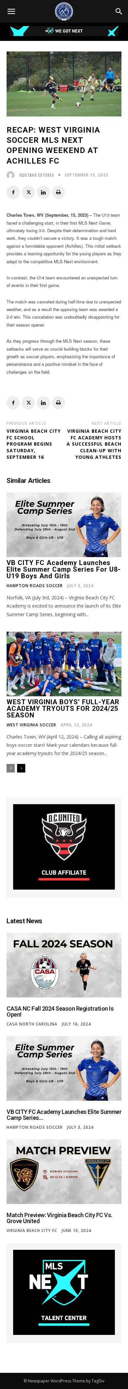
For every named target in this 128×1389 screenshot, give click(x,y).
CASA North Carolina (32, 1024)
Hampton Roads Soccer (35, 586)
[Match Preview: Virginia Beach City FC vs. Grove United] (64, 1171)
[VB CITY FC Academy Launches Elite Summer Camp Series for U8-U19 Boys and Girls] (64, 524)
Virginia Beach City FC (32, 1231)
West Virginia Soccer (31, 725)
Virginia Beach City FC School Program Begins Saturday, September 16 (34, 444)
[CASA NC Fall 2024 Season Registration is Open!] (64, 965)
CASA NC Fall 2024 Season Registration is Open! (60, 1011)
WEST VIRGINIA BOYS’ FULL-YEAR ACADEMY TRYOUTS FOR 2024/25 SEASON (63, 708)
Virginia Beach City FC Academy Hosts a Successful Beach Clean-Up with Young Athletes (94, 444)
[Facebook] (13, 192)
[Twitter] (28, 192)
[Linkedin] (43, 192)
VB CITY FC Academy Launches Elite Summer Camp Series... (64, 1114)
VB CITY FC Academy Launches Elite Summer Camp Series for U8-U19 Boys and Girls (64, 569)
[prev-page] (11, 768)
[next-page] (21, 768)
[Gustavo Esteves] (12, 175)
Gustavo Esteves (36, 175)
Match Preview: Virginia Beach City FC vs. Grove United (60, 1218)
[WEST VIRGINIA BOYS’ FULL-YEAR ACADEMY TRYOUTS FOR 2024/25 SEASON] (64, 664)
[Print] (58, 192)
